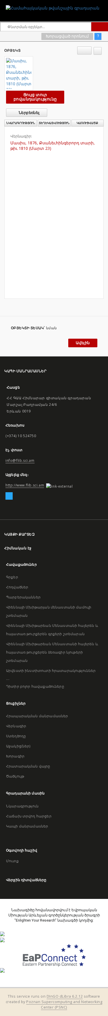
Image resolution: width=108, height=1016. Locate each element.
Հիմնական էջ (18, 548)
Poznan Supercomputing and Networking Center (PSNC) (64, 1004)
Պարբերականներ (23, 597)
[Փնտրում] (99, 26)
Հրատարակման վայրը (28, 766)
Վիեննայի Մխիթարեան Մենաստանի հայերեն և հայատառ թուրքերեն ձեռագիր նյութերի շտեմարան (52, 652)
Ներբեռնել (29, 112)
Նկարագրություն (22, 806)
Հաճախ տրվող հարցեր (29, 816)
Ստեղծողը (16, 736)
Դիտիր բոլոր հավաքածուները (35, 686)
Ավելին (83, 343)
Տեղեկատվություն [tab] (54, 123)
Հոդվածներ (17, 587)
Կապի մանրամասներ (27, 826)
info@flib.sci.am (20, 460)
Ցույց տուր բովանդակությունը (35, 96)
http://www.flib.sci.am (24, 485)
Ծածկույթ (15, 776)
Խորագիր (15, 756)
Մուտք (12, 860)
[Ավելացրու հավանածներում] (98, 51)
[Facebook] (9, 496)
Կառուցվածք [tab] (87, 123)
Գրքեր (12, 577)
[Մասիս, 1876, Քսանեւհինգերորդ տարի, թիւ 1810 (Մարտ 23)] (18, 73)
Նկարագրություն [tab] (20, 123)
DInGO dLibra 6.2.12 (65, 996)
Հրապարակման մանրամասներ (37, 715)
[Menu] (101, 4)
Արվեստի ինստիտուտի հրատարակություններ (51, 670)
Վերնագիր (16, 726)
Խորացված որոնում (67, 36)
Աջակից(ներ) (18, 746)
